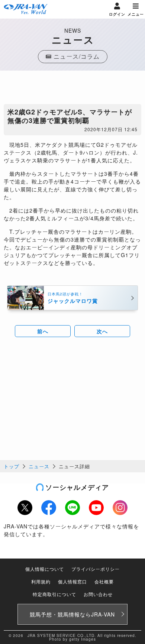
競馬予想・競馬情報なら (72, 614)
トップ (11, 466)
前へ (42, 331)
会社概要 (104, 581)
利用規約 (41, 581)
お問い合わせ (98, 594)
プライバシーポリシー (95, 569)
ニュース (39, 466)
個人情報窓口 (72, 581)
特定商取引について (54, 594)
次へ (102, 331)
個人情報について (44, 569)
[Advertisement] (72, 89)
